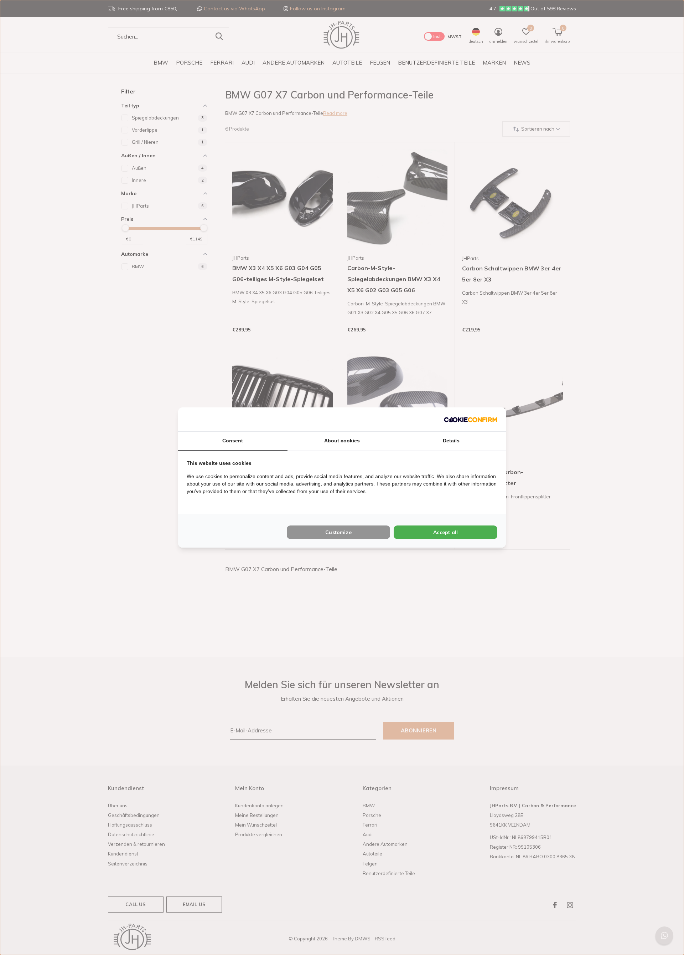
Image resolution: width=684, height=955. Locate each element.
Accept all (445, 532)
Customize (338, 532)
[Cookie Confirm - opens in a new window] (470, 419)
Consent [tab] (232, 440)
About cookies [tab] (342, 440)
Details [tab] (451, 440)
